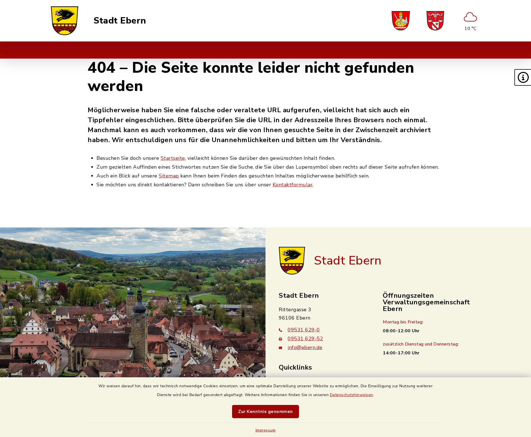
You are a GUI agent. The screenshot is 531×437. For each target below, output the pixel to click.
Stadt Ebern (119, 20)
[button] (522, 77)
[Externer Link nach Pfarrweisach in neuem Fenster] (401, 20)
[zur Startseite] (64, 21)
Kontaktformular (293, 184)
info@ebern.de (305, 347)
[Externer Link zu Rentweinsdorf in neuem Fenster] (435, 20)
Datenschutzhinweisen (351, 394)
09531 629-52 (305, 338)
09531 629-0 (304, 329)
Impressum (266, 430)
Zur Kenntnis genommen (265, 412)
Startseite (173, 158)
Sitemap (169, 175)
